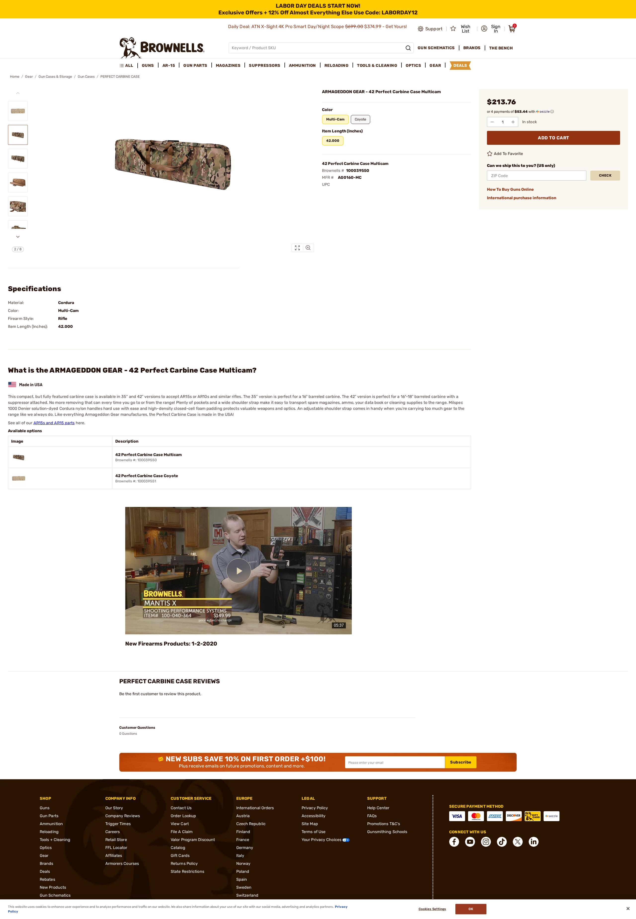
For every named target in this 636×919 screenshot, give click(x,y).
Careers (112, 831)
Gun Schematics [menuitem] (436, 47)
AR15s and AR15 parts (54, 423)
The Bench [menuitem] (501, 48)
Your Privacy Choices (322, 839)
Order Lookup (183, 815)
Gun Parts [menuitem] (195, 65)
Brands (46, 863)
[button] (491, 28)
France (242, 839)
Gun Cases (86, 77)
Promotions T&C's (383, 823)
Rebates (47, 879)
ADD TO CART (553, 138)
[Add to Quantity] (513, 122)
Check (605, 175)
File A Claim (182, 831)
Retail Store (116, 839)
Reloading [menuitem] (336, 65)
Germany (244, 847)
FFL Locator (116, 847)
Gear (29, 77)
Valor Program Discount (193, 839)
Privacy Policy (315, 807)
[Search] (408, 48)
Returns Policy (184, 863)
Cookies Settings (432, 909)
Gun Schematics (55, 895)
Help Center (378, 807)
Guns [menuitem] (148, 65)
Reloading (49, 831)
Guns (44, 807)
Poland (242, 871)
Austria (243, 815)
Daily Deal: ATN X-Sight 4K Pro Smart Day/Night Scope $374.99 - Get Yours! (318, 26)
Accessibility (313, 815)
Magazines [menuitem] (228, 65)
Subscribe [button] (461, 762)
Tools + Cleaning (55, 839)
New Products (53, 887)
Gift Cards (180, 855)
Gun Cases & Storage (55, 77)
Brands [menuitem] (472, 47)
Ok (471, 909)
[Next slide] (18, 237)
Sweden (244, 887)
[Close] (628, 908)
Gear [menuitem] (435, 65)
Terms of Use (313, 831)
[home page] (162, 47)
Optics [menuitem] (413, 65)
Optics (46, 847)
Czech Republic (251, 823)
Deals (45, 871)
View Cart (180, 823)
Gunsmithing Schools (387, 831)
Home (14, 77)
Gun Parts (49, 815)
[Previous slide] (18, 93)
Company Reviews (122, 815)
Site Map (310, 823)
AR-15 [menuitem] (168, 65)
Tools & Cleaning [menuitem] (377, 65)
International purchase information (521, 197)
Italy (240, 855)
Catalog (178, 847)
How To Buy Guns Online (510, 189)
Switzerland (247, 895)
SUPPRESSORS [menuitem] (264, 65)
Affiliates (113, 855)
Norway (243, 863)
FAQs (372, 815)
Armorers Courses (122, 863)
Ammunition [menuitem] (302, 65)
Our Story (114, 807)
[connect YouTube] (470, 842)
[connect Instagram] (486, 842)
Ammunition (51, 823)
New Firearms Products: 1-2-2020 (171, 643)
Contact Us (181, 807)
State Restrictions (187, 871)
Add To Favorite (508, 153)
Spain (241, 879)
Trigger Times (118, 823)
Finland (243, 831)
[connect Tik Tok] (502, 842)
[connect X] (518, 842)
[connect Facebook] (454, 842)
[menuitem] (128, 66)
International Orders (255, 807)
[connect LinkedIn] (534, 842)
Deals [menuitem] (460, 65)
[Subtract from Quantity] (492, 122)
